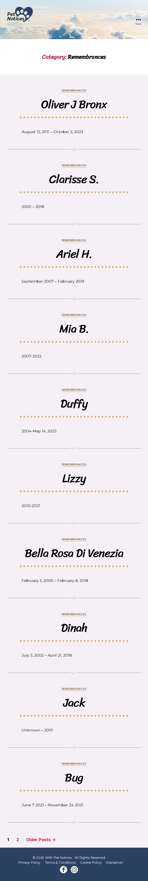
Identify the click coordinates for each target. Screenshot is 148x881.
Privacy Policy (29, 863)
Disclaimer (114, 863)
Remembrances (74, 90)
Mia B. (74, 329)
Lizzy (74, 478)
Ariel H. (74, 254)
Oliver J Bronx (74, 104)
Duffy (74, 403)
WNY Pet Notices (58, 858)
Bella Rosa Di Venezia (74, 553)
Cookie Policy (91, 863)
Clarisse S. (74, 179)
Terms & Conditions (60, 863)
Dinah (74, 628)
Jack (74, 702)
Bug (74, 777)
